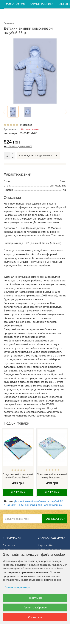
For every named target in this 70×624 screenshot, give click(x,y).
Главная (9, 23)
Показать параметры (17, 587)
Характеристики (42, 3)
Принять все (35, 597)
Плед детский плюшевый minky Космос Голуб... (18, 476)
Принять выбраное (35, 607)
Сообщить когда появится (38, 155)
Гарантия (9, 545)
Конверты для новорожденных (43, 504)
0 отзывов (25, 124)
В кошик (19, 492)
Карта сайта (46, 545)
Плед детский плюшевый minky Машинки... (52, 476)
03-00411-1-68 (15, 504)
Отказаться (35, 617)
